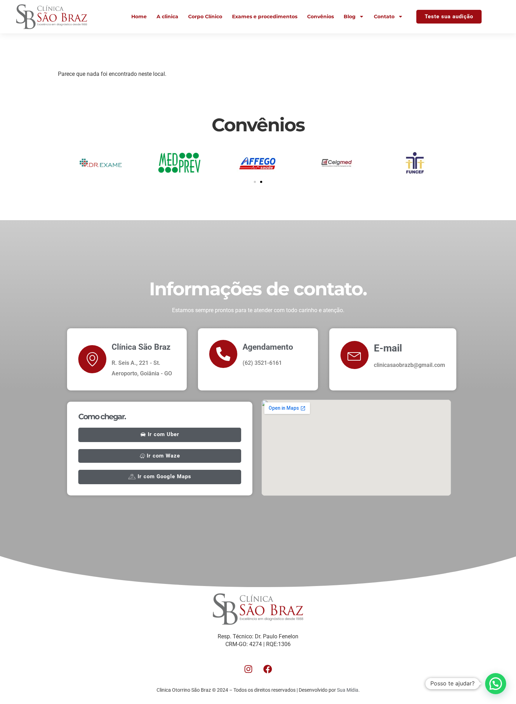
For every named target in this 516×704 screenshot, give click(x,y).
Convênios (320, 16)
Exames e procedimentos (264, 16)
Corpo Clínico (205, 16)
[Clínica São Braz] (92, 359)
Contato (384, 16)
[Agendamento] (223, 354)
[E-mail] (354, 355)
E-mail (388, 348)
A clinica (167, 16)
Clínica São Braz (141, 347)
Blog (350, 16)
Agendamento (268, 347)
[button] (255, 182)
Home (139, 16)
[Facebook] (268, 669)
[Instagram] (248, 669)
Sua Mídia (347, 690)
